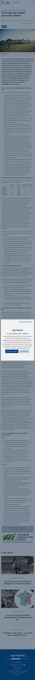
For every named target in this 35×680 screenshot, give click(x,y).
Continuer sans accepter (25, 321)
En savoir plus (24, 351)
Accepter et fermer (12, 351)
